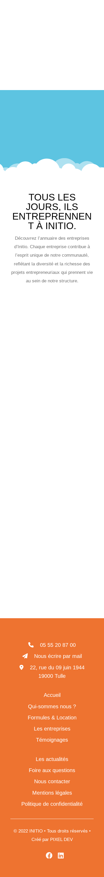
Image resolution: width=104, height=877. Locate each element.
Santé (66, 454)
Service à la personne (52, 482)
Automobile (72, 329)
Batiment (36, 343)
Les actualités (52, 759)
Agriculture (36, 316)
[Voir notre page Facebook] (77, 29)
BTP (34, 357)
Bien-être (68, 343)
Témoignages (52, 740)
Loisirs (39, 454)
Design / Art (36, 399)
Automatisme (34, 329)
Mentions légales (52, 793)
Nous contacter (52, 781)
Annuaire (77, 126)
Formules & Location (52, 717)
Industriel (70, 426)
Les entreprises (48, 126)
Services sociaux (38, 523)
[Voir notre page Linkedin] (66, 29)
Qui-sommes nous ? (52, 706)
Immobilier (35, 426)
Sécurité (70, 468)
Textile (76, 523)
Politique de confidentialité (52, 804)
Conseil (71, 385)
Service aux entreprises (52, 496)
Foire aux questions (52, 770)
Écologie (71, 399)
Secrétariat (36, 468)
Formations (67, 413)
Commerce (64, 357)
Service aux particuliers (52, 510)
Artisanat (70, 316)
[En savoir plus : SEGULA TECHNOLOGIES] (52, 583)
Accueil (22, 126)
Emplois (34, 413)
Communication (52, 371)
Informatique (35, 440)
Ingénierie (72, 440)
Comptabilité (37, 385)
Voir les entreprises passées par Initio (52, 540)
